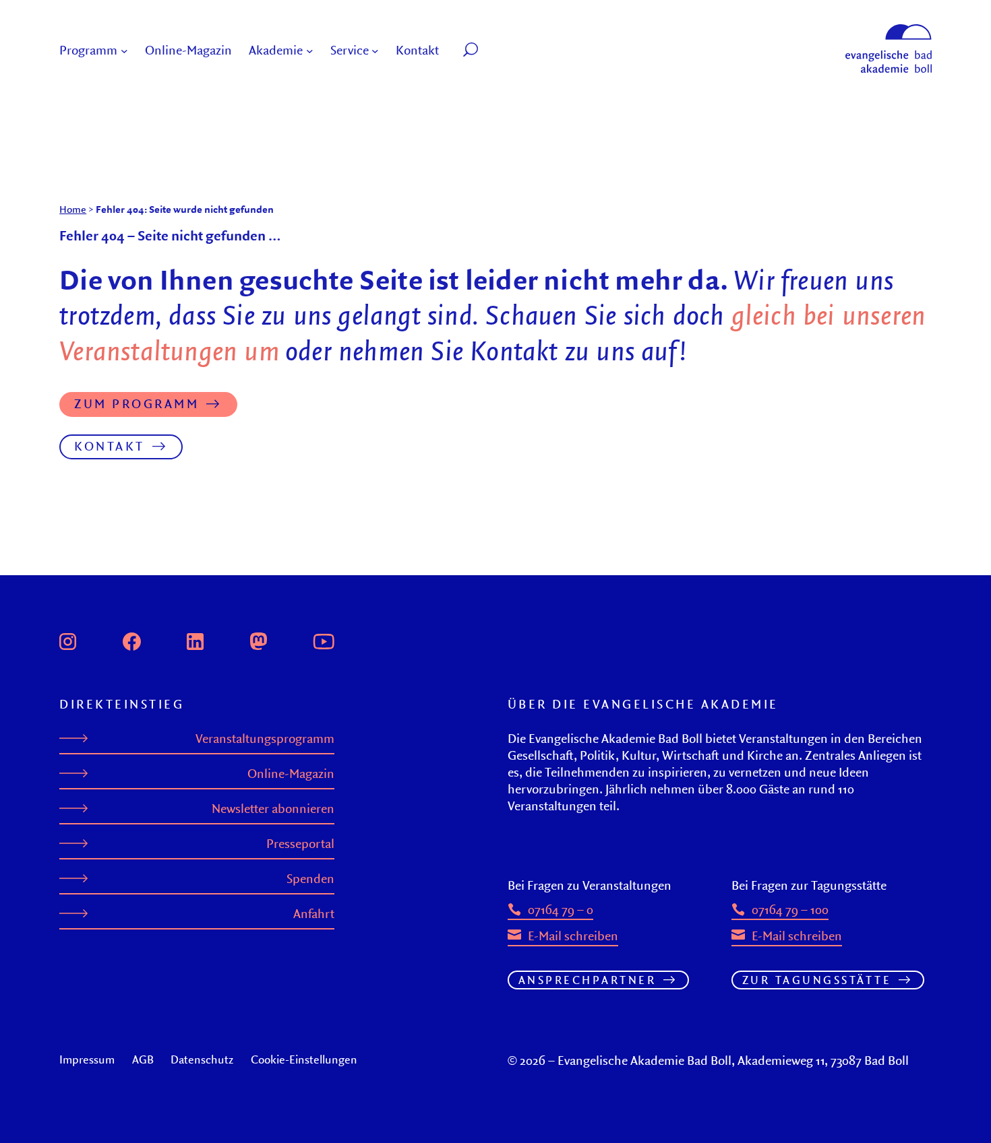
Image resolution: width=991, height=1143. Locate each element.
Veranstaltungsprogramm (265, 738)
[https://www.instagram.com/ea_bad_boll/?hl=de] (67, 639)
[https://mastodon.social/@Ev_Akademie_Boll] (258, 639)
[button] (501, 50)
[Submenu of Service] (375, 51)
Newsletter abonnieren (273, 808)
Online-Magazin (290, 773)
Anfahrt (313, 913)
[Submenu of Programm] (124, 51)
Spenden (310, 878)
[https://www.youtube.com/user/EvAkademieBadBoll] (323, 639)
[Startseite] (888, 30)
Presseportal (300, 843)
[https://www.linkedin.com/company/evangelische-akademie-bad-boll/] (195, 639)
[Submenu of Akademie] (309, 51)
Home (72, 209)
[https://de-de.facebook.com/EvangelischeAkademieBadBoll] (132, 639)
